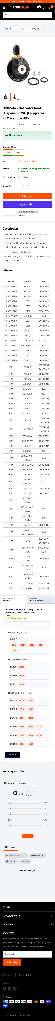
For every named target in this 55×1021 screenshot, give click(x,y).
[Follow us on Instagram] (9, 989)
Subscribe (12, 962)
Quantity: (7, 185)
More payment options (27, 211)
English (7, 975)
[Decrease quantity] (20, 186)
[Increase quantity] (35, 186)
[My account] (44, 7)
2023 (32, 645)
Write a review (27, 836)
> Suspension (19, 28)
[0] (50, 7)
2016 (39, 726)
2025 (14, 650)
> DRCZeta (35, 28)
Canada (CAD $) (24, 975)
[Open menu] (4, 8)
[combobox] (27, 15)
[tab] (14, 600)
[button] (27, 803)
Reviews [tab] (11, 847)
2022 (23, 645)
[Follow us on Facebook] (4, 989)
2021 (14, 645)
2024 (41, 645)
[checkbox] (25, 861)
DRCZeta (7, 124)
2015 (30, 700)
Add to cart (27, 195)
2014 (21, 667)
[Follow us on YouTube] (15, 989)
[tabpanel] (27, 876)
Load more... (12, 754)
